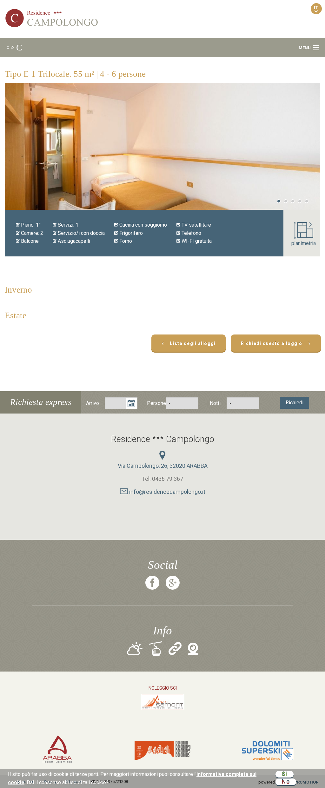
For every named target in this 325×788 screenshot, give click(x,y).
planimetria (303, 243)
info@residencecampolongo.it (166, 491)
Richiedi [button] (294, 403)
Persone (153, 403)
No (286, 781)
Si (285, 774)
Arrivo (92, 403)
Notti (215, 403)
